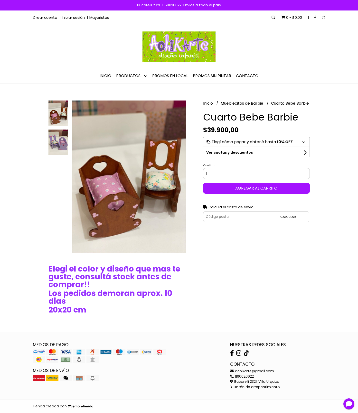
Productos (128, 76)
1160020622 (244, 376)
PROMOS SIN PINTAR (212, 76)
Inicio (105, 76)
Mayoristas (99, 17)
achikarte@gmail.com (254, 371)
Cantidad (210, 165)
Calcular (288, 217)
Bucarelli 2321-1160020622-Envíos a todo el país (179, 5)
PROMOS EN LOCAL (170, 76)
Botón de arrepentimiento (256, 386)
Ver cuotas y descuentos (229, 152)
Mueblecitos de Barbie (242, 103)
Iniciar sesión (73, 17)
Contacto (247, 76)
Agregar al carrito (256, 188)
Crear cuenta (45, 17)
